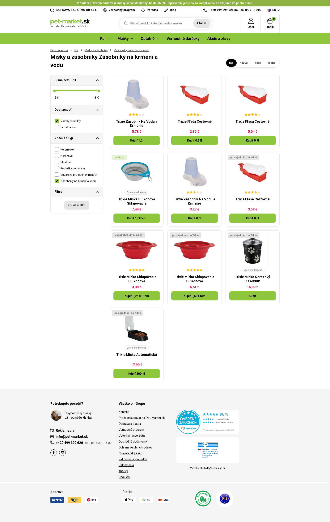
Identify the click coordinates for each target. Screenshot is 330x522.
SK (274, 10)
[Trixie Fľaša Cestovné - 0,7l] (252, 94)
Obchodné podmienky (133, 441)
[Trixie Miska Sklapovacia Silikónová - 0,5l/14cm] (194, 249)
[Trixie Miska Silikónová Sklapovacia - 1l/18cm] (136, 171)
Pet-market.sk (59, 50)
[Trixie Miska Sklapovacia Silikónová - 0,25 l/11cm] (136, 249)
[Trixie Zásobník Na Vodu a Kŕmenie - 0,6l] (194, 171)
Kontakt (124, 412)
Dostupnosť (63, 109)
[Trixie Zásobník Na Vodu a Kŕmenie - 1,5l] (136, 94)
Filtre (58, 191)
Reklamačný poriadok (133, 459)
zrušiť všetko (76, 205)
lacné (257, 63)
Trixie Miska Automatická (136, 355)
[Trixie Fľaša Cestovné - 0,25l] (194, 94)
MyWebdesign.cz (216, 468)
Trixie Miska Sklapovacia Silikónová (136, 279)
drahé (272, 63)
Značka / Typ (64, 138)
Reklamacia (126, 465)
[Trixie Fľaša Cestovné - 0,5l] (252, 171)
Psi (76, 50)
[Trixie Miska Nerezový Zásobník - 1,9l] (252, 249)
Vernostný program (131, 429)
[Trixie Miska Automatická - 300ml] (136, 327)
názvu (244, 63)
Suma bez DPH (65, 80)
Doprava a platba (130, 424)
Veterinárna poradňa (132, 435)
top (231, 63)
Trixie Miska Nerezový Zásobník (252, 279)
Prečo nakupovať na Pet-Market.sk (142, 418)
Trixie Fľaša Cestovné (195, 121)
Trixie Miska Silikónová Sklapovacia (136, 201)
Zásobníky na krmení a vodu (131, 50)
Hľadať (201, 23)
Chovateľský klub (130, 453)
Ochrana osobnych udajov (135, 447)
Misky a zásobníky (96, 50)
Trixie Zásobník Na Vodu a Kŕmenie (136, 123)
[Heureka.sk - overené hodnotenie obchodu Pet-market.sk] (207, 421)
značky (123, 471)
